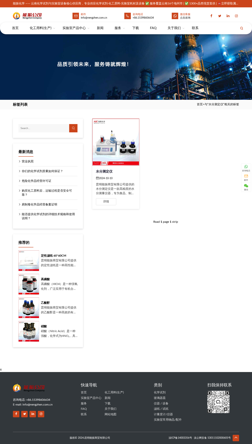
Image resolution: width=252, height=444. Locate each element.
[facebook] (211, 16)
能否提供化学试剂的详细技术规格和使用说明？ (48, 216)
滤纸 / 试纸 (161, 408)
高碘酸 (45, 279)
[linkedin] (228, 16)
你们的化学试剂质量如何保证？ (42, 171)
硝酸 (44, 326)
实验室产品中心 (74, 28)
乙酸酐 (45, 302)
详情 (106, 201)
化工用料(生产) (40, 28)
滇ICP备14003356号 (180, 438)
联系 (195, 28)
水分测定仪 (104, 171)
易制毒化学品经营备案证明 (39, 204)
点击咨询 (185, 18)
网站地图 (110, 414)
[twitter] (219, 16)
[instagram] (236, 16)
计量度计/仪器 (163, 414)
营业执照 (28, 161)
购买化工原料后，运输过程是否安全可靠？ (47, 192)
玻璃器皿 (160, 398)
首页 (15, 28)
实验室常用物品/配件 (168, 419)
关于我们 (174, 28)
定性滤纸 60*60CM (53, 255)
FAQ (153, 28)
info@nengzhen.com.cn (38, 404)
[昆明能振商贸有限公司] (35, 15)
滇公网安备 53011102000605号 (212, 438)
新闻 (100, 28)
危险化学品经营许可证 (36, 180)
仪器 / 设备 (161, 403)
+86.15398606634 (143, 18)
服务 (118, 28)
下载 (135, 28)
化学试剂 (160, 392)
